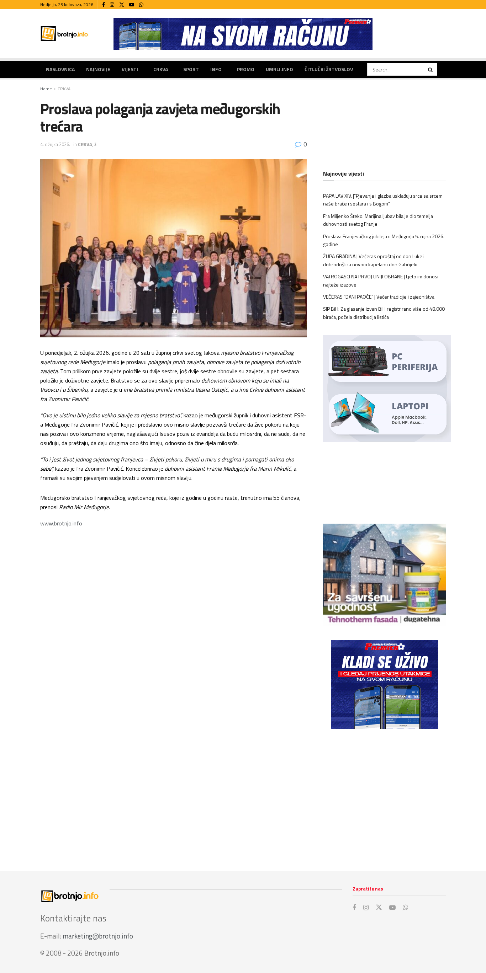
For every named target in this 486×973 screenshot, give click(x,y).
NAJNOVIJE (98, 69)
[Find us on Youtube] (131, 5)
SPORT (191, 69)
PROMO (245, 69)
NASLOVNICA (60, 69)
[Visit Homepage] (64, 34)
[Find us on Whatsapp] (141, 5)
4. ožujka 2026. (55, 144)
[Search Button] (430, 69)
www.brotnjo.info (62, 523)
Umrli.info (279, 69)
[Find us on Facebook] (103, 5)
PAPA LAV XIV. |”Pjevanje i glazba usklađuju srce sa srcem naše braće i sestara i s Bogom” (383, 199)
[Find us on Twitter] (121, 5)
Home (46, 88)
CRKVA (160, 69)
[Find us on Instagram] (112, 5)
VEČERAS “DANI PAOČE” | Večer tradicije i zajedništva (378, 296)
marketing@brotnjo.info (98, 936)
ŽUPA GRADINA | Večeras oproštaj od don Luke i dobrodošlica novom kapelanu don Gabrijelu (373, 260)
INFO (216, 69)
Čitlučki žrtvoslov (329, 69)
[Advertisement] (384, 793)
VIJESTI (130, 69)
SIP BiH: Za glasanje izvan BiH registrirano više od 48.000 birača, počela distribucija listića (384, 312)
